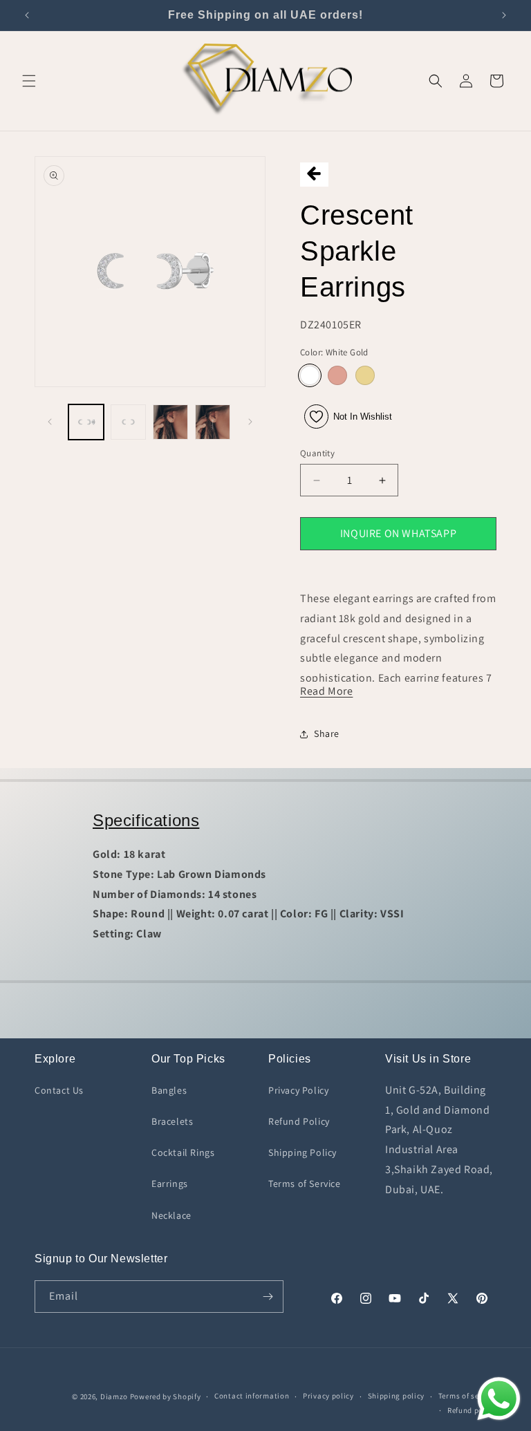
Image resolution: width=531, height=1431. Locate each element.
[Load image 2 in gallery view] (128, 422)
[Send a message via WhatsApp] (499, 1399)
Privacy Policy (298, 1090)
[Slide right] (250, 421)
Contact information (251, 1396)
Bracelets (172, 1121)
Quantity (317, 453)
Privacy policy (328, 1396)
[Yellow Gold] (365, 375)
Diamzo (114, 1396)
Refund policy (471, 1410)
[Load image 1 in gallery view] (86, 422)
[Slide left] (50, 421)
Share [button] (326, 733)
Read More (326, 691)
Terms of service (467, 1396)
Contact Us (59, 1090)
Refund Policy (299, 1121)
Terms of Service (304, 1183)
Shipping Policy (302, 1152)
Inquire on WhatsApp (398, 533)
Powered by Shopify (165, 1396)
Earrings (169, 1183)
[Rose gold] (337, 375)
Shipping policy (396, 1396)
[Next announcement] (504, 15)
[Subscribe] (267, 1296)
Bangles (169, 1090)
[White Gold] (309, 375)
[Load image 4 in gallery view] (212, 422)
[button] (29, 81)
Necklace (171, 1215)
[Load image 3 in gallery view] (170, 422)
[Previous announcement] (27, 15)
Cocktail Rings (182, 1152)
